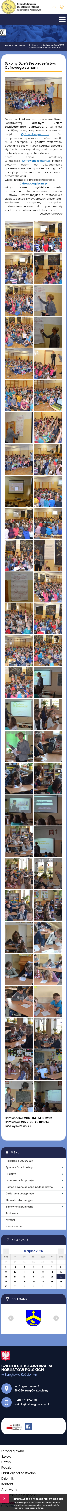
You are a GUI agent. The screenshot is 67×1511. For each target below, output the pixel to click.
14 (52, 1271)
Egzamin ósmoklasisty (19, 1167)
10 (15, 1271)
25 (24, 1281)
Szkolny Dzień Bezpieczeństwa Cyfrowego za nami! (30, 65)
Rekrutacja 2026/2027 (19, 1160)
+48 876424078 (61, 7)
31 (15, 1286)
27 (42, 1281)
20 (42, 1276)
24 (15, 1281)
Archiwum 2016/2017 (52, 45)
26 (33, 1281)
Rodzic (6, 1467)
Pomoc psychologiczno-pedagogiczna (29, 1187)
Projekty (11, 1173)
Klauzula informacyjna (19, 1200)
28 (52, 1281)
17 (15, 1276)
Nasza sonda (14, 1226)
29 (61, 1281)
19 (33, 1276)
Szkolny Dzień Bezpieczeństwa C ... (45, 48)
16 (6, 1276)
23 (6, 1281)
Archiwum (32, 45)
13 (43, 1271)
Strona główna (12, 1451)
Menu (15, 1152)
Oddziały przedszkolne (18, 1473)
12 (33, 1271)
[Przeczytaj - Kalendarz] (36, 1240)
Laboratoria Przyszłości (20, 1180)
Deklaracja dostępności (20, 1193)
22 (61, 1276)
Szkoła (6, 1456)
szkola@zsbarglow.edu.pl (55, 7)
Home (22, 45)
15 (61, 1271)
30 (6, 1286)
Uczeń (6, 1462)
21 (52, 1276)
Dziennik (7, 1478)
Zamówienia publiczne (19, 1206)
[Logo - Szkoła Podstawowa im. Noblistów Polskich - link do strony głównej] (21, 7)
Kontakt (10, 1219)
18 (24, 1276)
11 (24, 1271)
